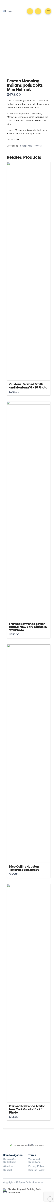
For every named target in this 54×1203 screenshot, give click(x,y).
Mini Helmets (34, 145)
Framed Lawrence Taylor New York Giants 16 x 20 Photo (27, 1109)
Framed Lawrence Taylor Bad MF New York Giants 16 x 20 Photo (28, 627)
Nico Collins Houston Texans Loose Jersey (24, 868)
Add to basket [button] (29, 375)
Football (23, 145)
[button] (38, 11)
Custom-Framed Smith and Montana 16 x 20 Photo (28, 386)
